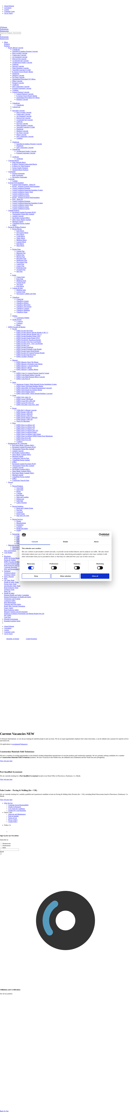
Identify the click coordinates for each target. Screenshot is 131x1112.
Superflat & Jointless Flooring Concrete (25, 51)
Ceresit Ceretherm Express (20, 196)
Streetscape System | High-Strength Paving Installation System (36, 384)
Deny (36, 576)
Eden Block (20, 231)
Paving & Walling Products (17, 227)
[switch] (54, 567)
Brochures (7, 556)
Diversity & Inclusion (11, 619)
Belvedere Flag (21, 258)
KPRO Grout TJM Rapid (24, 399)
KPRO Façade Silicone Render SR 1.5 (29, 334)
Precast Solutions (17, 506)
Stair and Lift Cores (22, 515)
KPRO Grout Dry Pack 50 (25, 403)
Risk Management (10, 602)
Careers (6, 9)
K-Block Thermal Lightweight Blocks (24, 164)
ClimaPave (15, 297)
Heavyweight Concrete (19, 53)
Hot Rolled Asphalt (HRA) (21, 218)
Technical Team (9, 589)
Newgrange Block (22, 233)
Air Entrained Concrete (19, 57)
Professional (6, 845)
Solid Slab (19, 501)
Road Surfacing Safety (11, 610)
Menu (6, 42)
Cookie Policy (12, 821)
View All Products (10, 551)
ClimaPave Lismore (22, 308)
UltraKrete (15, 142)
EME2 (14, 225)
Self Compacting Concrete (20, 86)
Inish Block (20, 244)
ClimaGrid (19, 299)
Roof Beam (20, 495)
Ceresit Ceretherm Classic (20, 194)
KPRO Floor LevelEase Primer (26, 432)
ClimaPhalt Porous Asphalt (21, 223)
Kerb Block (20, 286)
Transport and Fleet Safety (12, 604)
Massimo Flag (20, 253)
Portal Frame (20, 514)
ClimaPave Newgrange (23, 306)
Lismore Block (21, 242)
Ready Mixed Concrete (15, 48)
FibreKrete (15, 73)
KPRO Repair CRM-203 (24, 414)
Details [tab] (65, 542)
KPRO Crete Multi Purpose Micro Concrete (30, 377)
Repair (14, 408)
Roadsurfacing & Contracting (17, 443)
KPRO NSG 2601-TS (23, 397)
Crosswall (19, 512)
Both (4, 847)
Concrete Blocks (13, 160)
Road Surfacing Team (11, 588)
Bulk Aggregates (17, 175)
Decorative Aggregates (19, 177)
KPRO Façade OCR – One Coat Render (29, 343)
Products (7, 44)
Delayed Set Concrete (19, 59)
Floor (14, 423)
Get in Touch (8, 13)
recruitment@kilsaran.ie (20, 744)
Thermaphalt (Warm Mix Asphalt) (23, 214)
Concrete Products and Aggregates (15, 564)
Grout (14, 395)
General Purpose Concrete (20, 92)
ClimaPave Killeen (22, 303)
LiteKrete (15, 64)
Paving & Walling (10, 560)
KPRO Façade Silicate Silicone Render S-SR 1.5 (32, 332)
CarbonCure (16, 107)
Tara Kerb (19, 284)
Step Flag (19, 271)
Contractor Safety (9, 601)
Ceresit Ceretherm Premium (21, 188)
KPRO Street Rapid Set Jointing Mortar (29, 390)
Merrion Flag (20, 257)
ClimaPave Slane (21, 312)
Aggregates (12, 171)
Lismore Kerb (20, 282)
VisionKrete (16, 149)
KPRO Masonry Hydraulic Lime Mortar (29, 364)
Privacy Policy (13, 820)
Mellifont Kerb (21, 281)
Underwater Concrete (19, 55)
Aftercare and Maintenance (17, 814)
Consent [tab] (35, 542)
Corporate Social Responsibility (18, 805)
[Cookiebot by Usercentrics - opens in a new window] (100, 534)
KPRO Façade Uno (22, 345)
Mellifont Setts (21, 290)
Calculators (7, 8)
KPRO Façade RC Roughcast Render (28, 340)
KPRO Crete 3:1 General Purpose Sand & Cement (32, 373)
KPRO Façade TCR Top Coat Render (28, 342)
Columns (19, 493)
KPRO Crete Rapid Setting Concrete (28, 375)
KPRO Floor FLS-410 (23, 440)
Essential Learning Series (12, 621)
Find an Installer (13, 816)
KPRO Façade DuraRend (24, 347)
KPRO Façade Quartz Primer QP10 (28, 338)
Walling (14, 316)
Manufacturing (21, 523)
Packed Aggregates (18, 173)
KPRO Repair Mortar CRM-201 (26, 417)
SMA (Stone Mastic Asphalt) (21, 220)
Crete (14, 371)
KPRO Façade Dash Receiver (26, 355)
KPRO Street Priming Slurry (25, 392)
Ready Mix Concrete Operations (14, 606)
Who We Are (8, 803)
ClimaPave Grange (22, 301)
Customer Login (9, 11)
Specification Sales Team (12, 586)
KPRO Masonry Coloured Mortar (27, 366)
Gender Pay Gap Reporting (17, 810)
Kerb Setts (19, 279)
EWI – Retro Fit (17, 199)
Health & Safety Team (11, 582)
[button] (4, 29)
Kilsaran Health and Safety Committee (16, 595)
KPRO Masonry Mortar (24, 368)
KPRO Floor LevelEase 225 (25, 429)
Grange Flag (20, 251)
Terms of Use (12, 818)
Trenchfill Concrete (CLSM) (21, 70)
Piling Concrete (17, 81)
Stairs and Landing (22, 497)
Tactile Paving (16, 319)
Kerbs (14, 275)
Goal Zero (7, 617)
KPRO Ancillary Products (24, 356)
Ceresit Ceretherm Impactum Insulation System (27, 190)
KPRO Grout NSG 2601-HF (25, 401)
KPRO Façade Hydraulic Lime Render (29, 349)
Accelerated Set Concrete (20, 61)
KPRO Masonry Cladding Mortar (27, 369)
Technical (7, 571)
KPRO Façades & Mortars (16, 327)
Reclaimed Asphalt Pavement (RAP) (24, 212)
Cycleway (19, 321)
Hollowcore (20, 499)
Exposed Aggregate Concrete (21, 88)
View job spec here (6, 761)
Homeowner (6, 843)
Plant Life (7, 591)
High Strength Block (19, 162)
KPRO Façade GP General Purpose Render (30, 353)
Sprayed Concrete (18, 66)
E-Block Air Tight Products (21, 166)
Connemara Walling (22, 318)
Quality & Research (14, 807)
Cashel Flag (20, 264)
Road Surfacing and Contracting (14, 565)
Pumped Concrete (18, 83)
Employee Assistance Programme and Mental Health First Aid (24, 613)
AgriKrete (15, 85)
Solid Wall (19, 490)
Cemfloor (15, 90)
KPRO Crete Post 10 (23, 379)
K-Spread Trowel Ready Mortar (22, 72)
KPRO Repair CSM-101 (24, 416)
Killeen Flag (20, 255)
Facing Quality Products (20, 168)
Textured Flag (20, 270)
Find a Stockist (9, 576)
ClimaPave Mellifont (23, 310)
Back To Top (4, 1111)
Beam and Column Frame (24, 508)
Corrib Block (20, 236)
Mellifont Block (21, 240)
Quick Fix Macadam (23, 421)
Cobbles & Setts (17, 288)
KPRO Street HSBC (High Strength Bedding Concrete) (34, 393)
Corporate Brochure (10, 567)
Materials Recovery (18, 547)
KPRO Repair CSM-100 (24, 412)
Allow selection (65, 576)
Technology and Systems (12, 599)
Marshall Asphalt (17, 221)
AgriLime (11, 179)
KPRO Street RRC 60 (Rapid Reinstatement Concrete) (34, 388)
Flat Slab (19, 510)
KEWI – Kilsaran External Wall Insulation (26, 186)
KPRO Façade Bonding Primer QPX (28, 336)
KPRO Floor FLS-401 (23, 438)
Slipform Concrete (18, 75)
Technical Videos (9, 575)
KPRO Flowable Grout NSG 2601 (27, 404)
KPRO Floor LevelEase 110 (25, 425)
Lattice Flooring (21, 503)
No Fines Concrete (18, 77)
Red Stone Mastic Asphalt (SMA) (23, 445)
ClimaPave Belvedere (23, 305)
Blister (18, 325)
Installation (19, 525)
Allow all (95, 576)
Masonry (15, 360)
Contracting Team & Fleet (20, 458)
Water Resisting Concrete (20, 68)
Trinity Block (20, 238)
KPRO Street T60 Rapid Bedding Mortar (29, 386)
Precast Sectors (17, 534)
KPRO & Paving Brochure (13, 558)
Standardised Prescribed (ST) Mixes (24, 79)
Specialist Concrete (18, 110)
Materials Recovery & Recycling (18, 545)
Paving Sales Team (10, 584)
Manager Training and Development (16, 612)
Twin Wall (19, 488)
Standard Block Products (20, 170)
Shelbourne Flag (21, 260)
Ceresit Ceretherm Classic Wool (22, 192)
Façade (14, 329)
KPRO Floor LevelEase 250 (25, 427)
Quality (18, 530)
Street (14, 382)
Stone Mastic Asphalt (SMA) (21, 454)
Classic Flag (20, 266)
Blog (5, 578)
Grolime (15, 181)
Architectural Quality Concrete (22, 62)
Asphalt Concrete (18, 216)
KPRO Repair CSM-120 (24, 419)
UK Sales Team (9, 580)
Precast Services (17, 519)
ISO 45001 (7, 615)
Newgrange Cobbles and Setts (26, 294)
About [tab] (96, 542)
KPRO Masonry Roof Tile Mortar (27, 362)
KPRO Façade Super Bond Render (27, 351)
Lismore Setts (20, 292)
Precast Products (17, 486)
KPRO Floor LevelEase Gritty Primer (28, 434)
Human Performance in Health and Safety (17, 597)
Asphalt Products (13, 210)
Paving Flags (16, 249)
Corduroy (19, 323)
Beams (18, 491)
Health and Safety (22, 528)
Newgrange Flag (21, 262)
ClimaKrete (16, 49)
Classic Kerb (20, 277)
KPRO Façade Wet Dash (24, 331)
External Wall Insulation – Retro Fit (23, 184)
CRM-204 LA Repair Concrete (26, 410)
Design (18, 521)
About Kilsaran (9, 6)
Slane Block (20, 245)
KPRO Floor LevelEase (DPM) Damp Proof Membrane (34, 436)
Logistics (19, 527)
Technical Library (10, 573)
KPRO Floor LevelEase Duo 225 (27, 430)
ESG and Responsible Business (14, 569)
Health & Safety (9, 593)
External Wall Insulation (16, 183)
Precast (10, 482)
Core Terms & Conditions (16, 809)
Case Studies (8, 552)
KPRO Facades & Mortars (12, 562)
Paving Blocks (17, 229)
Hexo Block (20, 234)
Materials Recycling (18, 549)
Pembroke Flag (21, 268)
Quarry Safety (8, 608)
